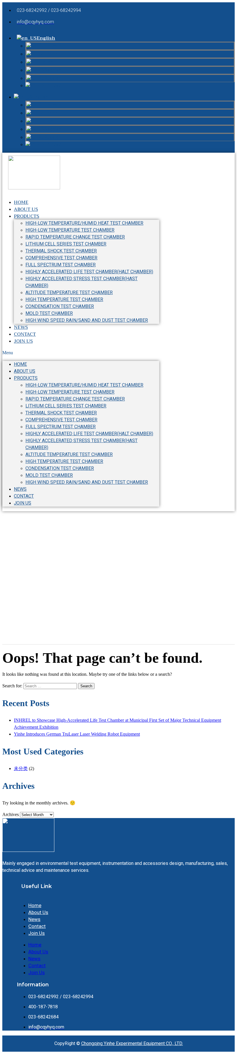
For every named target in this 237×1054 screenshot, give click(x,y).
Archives (10, 814)
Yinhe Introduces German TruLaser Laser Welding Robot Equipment (77, 734)
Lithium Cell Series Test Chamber (65, 244)
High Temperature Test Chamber (64, 299)
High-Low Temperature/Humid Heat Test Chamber (84, 223)
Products (26, 216)
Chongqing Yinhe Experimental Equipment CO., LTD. (132, 1043)
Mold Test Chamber (49, 313)
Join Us (23, 341)
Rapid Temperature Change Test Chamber (75, 237)
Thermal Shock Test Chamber (61, 251)
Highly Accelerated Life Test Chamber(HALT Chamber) (89, 271)
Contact (24, 496)
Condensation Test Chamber (59, 306)
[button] (80, 352)
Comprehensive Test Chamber (61, 258)
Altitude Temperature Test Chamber (69, 292)
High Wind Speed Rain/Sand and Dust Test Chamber (86, 320)
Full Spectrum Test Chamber (60, 264)
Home (20, 364)
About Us (24, 371)
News (20, 489)
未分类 (21, 768)
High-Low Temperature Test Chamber (69, 230)
